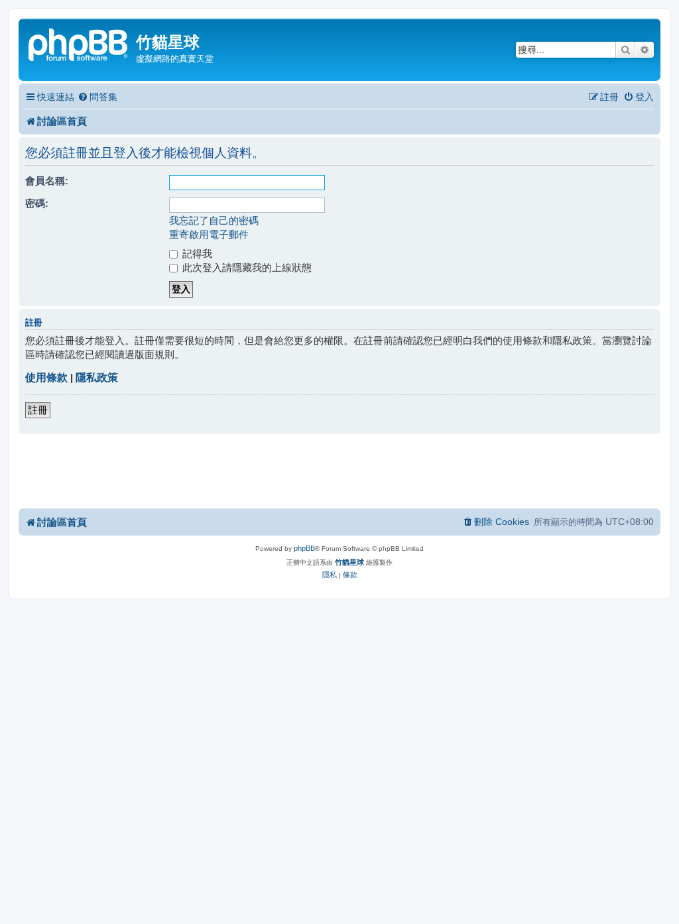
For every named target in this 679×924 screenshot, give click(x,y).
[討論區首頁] (79, 43)
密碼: (36, 203)
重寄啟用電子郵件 (209, 234)
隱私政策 (97, 377)
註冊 (38, 410)
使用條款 (46, 377)
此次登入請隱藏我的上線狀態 (246, 267)
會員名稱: (46, 180)
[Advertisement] (339, 470)
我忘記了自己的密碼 (214, 220)
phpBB (304, 548)
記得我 (196, 253)
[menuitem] (97, 97)
